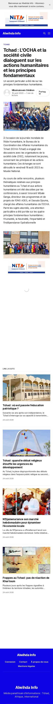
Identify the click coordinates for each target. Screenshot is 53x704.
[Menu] (49, 33)
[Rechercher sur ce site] (44, 33)
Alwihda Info (12, 33)
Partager (42, 92)
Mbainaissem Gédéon (23, 90)
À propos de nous (39, 662)
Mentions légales (26, 666)
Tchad (6, 44)
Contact (23, 662)
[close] (50, 5)
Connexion (10, 662)
